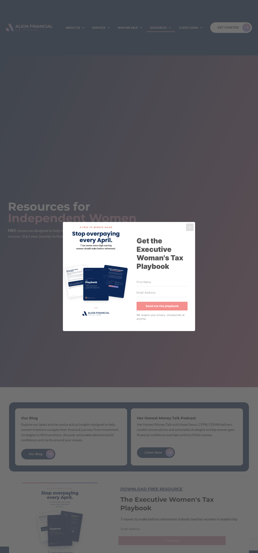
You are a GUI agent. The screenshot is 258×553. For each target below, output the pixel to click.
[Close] (190, 227)
